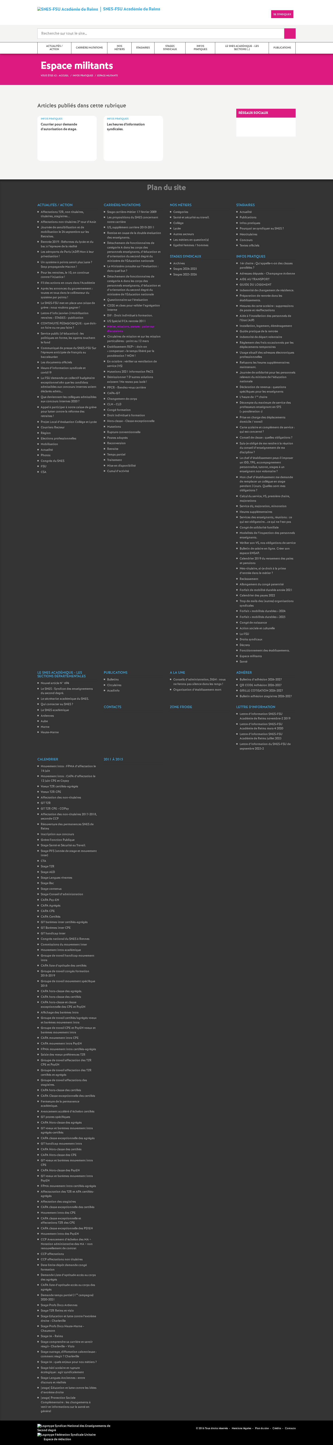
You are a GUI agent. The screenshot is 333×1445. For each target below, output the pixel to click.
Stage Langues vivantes (56, 878)
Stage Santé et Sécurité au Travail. (63, 845)
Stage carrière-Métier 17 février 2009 (132, 212)
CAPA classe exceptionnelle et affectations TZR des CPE (61, 1220)
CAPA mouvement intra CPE (60, 1038)
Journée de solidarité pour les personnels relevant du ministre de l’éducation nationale (267, 377)
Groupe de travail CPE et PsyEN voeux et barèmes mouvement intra (68, 1030)
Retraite (112, 449)
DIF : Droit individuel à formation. (130, 316)
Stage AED (48, 872)
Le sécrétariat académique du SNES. (65, 699)
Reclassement (249, 579)
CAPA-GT (113, 393)
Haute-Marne (50, 732)
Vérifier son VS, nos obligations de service (268, 543)
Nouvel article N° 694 (55, 683)
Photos (46, 455)
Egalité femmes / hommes (190, 245)
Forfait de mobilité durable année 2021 (266, 590)
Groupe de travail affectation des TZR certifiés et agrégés (66, 1072)
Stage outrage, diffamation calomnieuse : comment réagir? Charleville (69, 1354)
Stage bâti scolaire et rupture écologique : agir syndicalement (62, 1370)
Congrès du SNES (52, 461)
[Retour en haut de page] (17, 1428)
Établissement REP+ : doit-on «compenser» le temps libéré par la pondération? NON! (130, 351)
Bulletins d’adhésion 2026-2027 (261, 680)
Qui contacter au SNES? (57, 704)
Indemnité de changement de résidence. (267, 290)
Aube (44, 721)
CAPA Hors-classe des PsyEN (60, 1170)
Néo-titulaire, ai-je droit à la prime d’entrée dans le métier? (263, 571)
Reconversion (116, 443)
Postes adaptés (117, 438)
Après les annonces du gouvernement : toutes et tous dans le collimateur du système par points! (67, 293)
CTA (43, 861)
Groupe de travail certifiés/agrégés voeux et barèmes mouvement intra (69, 1020)
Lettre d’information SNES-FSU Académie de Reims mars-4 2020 (261, 726)
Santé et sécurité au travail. (191, 217)
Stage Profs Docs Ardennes (59, 1305)
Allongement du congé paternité (262, 584)
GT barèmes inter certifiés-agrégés (64, 922)
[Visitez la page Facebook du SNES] (185, 1428)
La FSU (244, 634)
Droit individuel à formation (126, 415)
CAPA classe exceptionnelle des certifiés (67, 1207)
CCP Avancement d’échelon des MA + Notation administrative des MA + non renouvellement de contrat (67, 1244)
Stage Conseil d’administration (62, 894)
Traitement (114, 460)
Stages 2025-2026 (185, 275)
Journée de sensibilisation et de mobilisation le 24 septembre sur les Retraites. (65, 232)
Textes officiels (249, 246)
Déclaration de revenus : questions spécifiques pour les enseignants (263, 389)
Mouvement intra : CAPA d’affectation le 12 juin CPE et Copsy (68, 778)
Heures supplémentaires (256, 512)
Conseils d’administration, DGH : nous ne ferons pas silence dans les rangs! (199, 682)
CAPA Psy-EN (50, 900)
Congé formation (119, 410)
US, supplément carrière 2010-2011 (130, 227)
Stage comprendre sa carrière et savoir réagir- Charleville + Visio (67, 1344)
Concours (246, 240)
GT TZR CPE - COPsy (55, 809)
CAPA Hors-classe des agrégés (61, 1123)
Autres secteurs (183, 234)
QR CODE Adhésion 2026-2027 (261, 685)
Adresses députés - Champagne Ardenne (267, 274)
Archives (179, 263)
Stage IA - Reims (52, 1336)
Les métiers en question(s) (191, 240)
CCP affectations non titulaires (62, 1259)
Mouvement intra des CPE (58, 1213)
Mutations (114, 427)
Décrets (245, 645)
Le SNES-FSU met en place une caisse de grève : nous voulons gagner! (68, 305)
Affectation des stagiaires (58, 1202)
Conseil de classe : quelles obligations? (266, 438)
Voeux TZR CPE (51, 792)
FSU (43, 466)
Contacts (290, 1428)
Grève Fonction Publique (58, 840)
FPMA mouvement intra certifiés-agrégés (68, 1049)
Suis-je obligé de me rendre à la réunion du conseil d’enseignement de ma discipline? (266, 448)
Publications (248, 217)
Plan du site (262, 1428)
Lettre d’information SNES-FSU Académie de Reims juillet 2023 (261, 736)
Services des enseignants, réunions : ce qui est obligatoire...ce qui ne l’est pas (266, 519)
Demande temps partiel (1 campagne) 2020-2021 (67, 1297)
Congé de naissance (253, 623)
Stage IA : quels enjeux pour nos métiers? (69, 1362)
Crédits (277, 1428)
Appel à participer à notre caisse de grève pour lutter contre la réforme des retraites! (69, 411)
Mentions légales (241, 1428)
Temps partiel (116, 455)
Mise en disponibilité (121, 466)
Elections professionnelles (58, 439)
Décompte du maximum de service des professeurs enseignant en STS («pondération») (265, 407)
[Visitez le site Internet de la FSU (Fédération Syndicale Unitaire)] (66, 1435)
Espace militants (251, 656)
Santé (243, 662)
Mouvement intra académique (61, 950)
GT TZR (46, 803)
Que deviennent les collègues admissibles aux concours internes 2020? (69, 399)
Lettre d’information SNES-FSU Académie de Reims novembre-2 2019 (265, 716)
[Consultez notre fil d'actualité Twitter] (190, 1428)
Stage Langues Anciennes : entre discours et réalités (63, 1380)
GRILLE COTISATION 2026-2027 (261, 691)
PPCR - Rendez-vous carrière (126, 388)
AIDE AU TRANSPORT (255, 279)
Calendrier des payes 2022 (257, 595)
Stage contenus (51, 889)
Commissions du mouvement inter (64, 945)
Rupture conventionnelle (123, 432)
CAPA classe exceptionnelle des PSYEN (67, 1228)
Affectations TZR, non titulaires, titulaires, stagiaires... (62, 214)
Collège (178, 223)
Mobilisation (49, 444)
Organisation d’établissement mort (197, 690)
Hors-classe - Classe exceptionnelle (130, 421)
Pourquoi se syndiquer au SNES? (262, 229)
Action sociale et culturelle (257, 628)
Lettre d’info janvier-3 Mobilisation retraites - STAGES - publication (65, 315)
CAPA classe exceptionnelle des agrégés (68, 1138)
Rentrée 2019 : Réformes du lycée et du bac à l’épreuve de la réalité (67, 244)
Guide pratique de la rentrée (259, 331)
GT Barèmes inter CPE (56, 928)
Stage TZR (47, 866)
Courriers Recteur (53, 427)
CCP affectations (52, 1254)
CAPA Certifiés (50, 917)
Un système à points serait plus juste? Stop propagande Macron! (66, 264)
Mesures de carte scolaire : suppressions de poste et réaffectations (267, 308)
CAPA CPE (48, 911)
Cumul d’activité (118, 471)
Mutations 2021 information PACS (130, 372)
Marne (45, 727)
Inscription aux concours (57, 834)
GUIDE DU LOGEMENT (255, 285)
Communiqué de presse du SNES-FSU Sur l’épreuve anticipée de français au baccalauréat (68, 352)
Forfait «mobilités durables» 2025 (262, 617)
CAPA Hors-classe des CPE (59, 1155)
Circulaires (114, 685)
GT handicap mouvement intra (61, 1144)
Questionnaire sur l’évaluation (127, 300)
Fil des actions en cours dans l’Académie (68, 283)
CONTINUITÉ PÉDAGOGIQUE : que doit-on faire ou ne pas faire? (69, 325)
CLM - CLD (114, 404)
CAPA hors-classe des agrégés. (61, 991)
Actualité (47, 450)
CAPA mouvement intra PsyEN (61, 1044)
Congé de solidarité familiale (259, 528)
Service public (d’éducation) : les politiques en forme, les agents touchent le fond (68, 338)
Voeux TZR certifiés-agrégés (59, 786)
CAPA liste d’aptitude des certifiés (64, 966)
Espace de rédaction (57, 1439)
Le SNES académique (55, 710)
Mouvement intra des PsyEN (60, 1234)
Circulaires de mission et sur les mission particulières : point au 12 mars (134, 339)
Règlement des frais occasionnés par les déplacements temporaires (267, 345)
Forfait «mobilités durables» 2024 (262, 611)
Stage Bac (47, 883)
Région (46, 433)
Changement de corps (122, 399)
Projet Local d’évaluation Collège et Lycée (69, 422)
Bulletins (113, 680)
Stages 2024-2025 (185, 269)
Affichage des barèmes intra (60, 1013)
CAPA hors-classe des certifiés (61, 997)
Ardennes (47, 716)
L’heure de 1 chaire (253, 397)
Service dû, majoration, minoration (263, 506)
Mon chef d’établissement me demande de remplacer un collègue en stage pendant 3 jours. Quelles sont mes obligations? (266, 484)
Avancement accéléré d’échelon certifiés (67, 1112)
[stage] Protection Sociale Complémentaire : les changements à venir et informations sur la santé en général (66, 1405)
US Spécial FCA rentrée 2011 (126, 321)
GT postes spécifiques (55, 1117)
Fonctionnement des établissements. (265, 651)
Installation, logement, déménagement (266, 326)
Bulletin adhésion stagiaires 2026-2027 (266, 696)
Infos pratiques (250, 223)
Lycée (177, 229)
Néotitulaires (248, 234)
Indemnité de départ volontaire (261, 337)
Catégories (180, 212)
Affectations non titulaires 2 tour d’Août (68, 222)
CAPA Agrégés (50, 906)
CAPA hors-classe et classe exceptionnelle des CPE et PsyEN (63, 1004)
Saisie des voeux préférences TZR (63, 1055)
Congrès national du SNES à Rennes (65, 939)
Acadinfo (113, 691)
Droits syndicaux (251, 639)
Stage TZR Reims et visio (57, 1311)
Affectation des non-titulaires (61, 798)
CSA (43, 472)
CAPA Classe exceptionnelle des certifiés (68, 1096)
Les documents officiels (56, 362)
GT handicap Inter (53, 933)
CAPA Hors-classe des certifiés (61, 1149)
